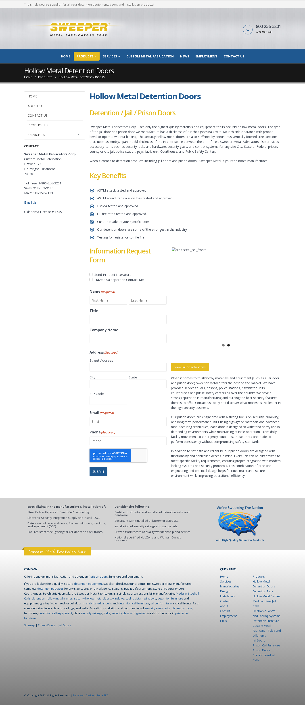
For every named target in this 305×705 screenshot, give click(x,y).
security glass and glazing (128, 613)
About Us (36, 106)
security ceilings (91, 613)
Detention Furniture (266, 621)
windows (118, 598)
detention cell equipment (55, 613)
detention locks (182, 608)
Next (286, 294)
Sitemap (29, 625)
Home (65, 56)
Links (223, 621)
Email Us (30, 202)
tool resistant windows (141, 598)
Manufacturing (229, 586)
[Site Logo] (77, 28)
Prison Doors (47, 625)
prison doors (99, 576)
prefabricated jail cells (97, 603)
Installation (227, 596)
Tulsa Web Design (83, 695)
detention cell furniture (133, 603)
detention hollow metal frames (52, 598)
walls (106, 613)
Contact (225, 611)
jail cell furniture (161, 603)
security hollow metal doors (92, 598)
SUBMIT (98, 471)
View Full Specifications (190, 367)
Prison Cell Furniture (266, 645)
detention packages (50, 589)
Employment (206, 56)
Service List (37, 135)
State (133, 377)
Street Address (101, 360)
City (92, 377)
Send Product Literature (113, 274)
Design (225, 591)
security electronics (158, 608)
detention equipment (88, 584)
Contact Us (234, 56)
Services (110, 56)
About (224, 606)
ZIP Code (97, 393)
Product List (39, 125)
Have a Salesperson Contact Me (119, 279)
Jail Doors (64, 625)
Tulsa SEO (103, 695)
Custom (225, 601)
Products (85, 56)
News (184, 56)
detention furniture (170, 598)
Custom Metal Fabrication (150, 56)
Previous (165, 294)
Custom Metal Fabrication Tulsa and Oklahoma (267, 630)
